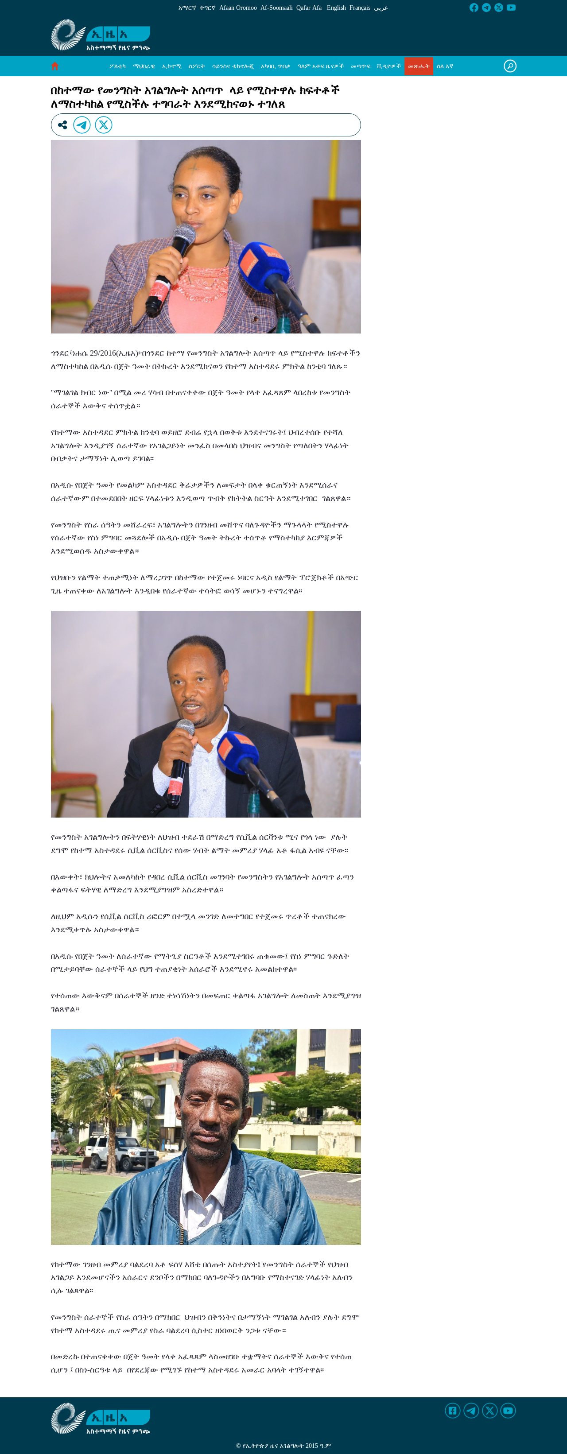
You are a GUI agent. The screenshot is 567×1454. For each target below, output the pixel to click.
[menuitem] (117, 66)
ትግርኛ (208, 7)
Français (360, 7)
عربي (381, 7)
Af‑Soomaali (276, 7)
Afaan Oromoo (238, 7)
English (336, 7)
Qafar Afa (309, 7)
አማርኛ (187, 7)
